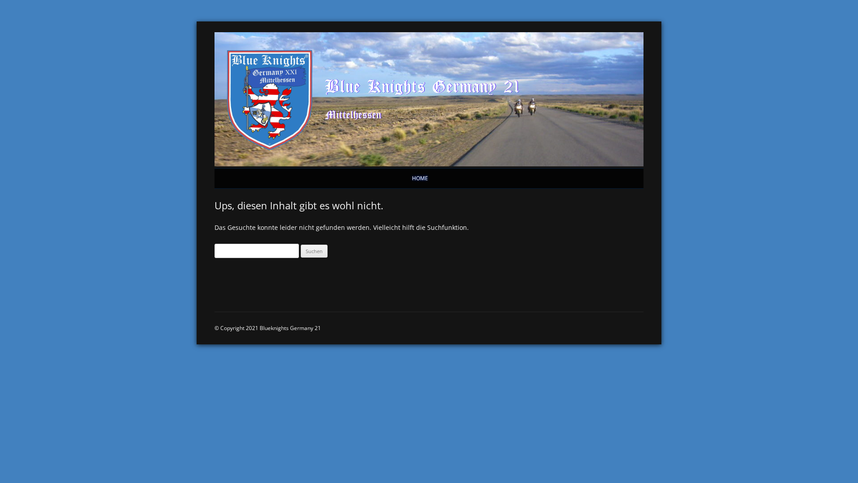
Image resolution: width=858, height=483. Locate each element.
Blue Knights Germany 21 (422, 86)
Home (420, 178)
